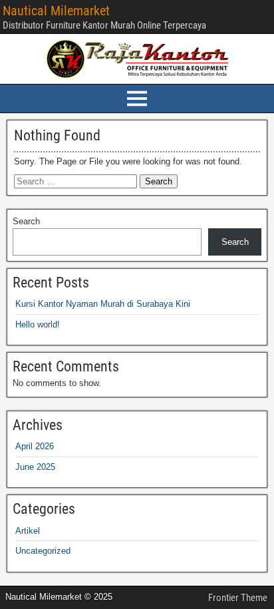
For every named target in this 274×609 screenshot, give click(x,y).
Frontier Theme (237, 598)
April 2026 (34, 446)
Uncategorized (42, 551)
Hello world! (37, 324)
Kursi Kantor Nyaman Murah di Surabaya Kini (102, 304)
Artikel (27, 531)
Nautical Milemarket (56, 11)
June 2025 (35, 467)
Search (26, 221)
